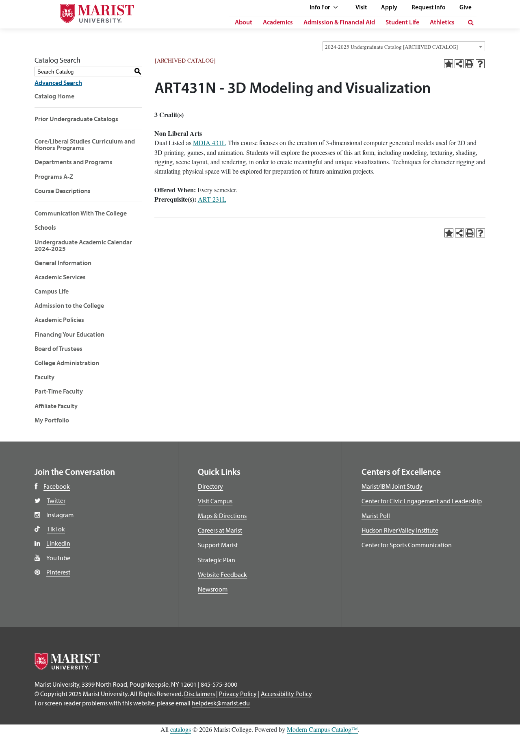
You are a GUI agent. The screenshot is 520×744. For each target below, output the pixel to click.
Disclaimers (199, 694)
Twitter (56, 500)
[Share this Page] (459, 63)
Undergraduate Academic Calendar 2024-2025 (83, 245)
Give (465, 8)
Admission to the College (69, 305)
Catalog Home (54, 96)
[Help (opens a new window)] (480, 63)
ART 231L (212, 199)
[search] (471, 22)
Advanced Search (58, 82)
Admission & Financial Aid (339, 23)
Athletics (442, 23)
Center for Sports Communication (407, 545)
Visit (361, 8)
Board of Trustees (58, 348)
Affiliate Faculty (56, 405)
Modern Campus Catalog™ (322, 729)
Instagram (60, 515)
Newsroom (213, 589)
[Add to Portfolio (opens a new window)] (448, 63)
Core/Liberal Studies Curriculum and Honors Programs (85, 144)
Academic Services (60, 277)
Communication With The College (81, 213)
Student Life (402, 23)
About (243, 23)
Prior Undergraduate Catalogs (76, 118)
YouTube (58, 558)
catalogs (180, 729)
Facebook (56, 486)
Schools (45, 227)
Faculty (44, 377)
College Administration (67, 362)
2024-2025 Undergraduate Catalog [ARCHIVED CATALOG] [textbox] (391, 46)
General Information (63, 262)
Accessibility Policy (286, 694)
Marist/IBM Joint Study (392, 486)
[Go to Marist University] (87, 11)
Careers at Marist (220, 530)
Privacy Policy (238, 694)
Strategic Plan (216, 560)
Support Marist (218, 545)
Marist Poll (376, 515)
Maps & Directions (222, 515)
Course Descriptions (63, 190)
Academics (278, 23)
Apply (389, 8)
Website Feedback (222, 574)
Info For (320, 8)
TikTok (56, 529)
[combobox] (404, 46)
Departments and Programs (74, 162)
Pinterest (58, 572)
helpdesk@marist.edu (221, 703)
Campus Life (52, 291)
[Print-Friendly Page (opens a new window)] (469, 63)
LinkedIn (58, 543)
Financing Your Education (69, 334)
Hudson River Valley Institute (400, 530)
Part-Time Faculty (59, 391)
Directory (210, 486)
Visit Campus (215, 501)
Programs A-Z (54, 176)
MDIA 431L (209, 142)
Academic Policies (59, 319)
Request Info (428, 8)
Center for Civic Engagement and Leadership (422, 501)
